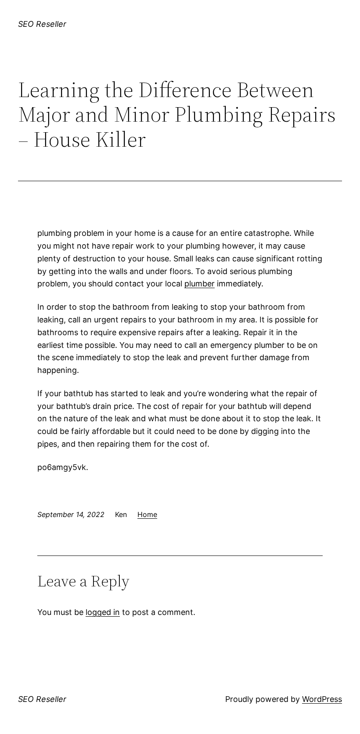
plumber (199, 283)
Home (147, 514)
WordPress (322, 699)
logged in (103, 612)
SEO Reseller (42, 24)
